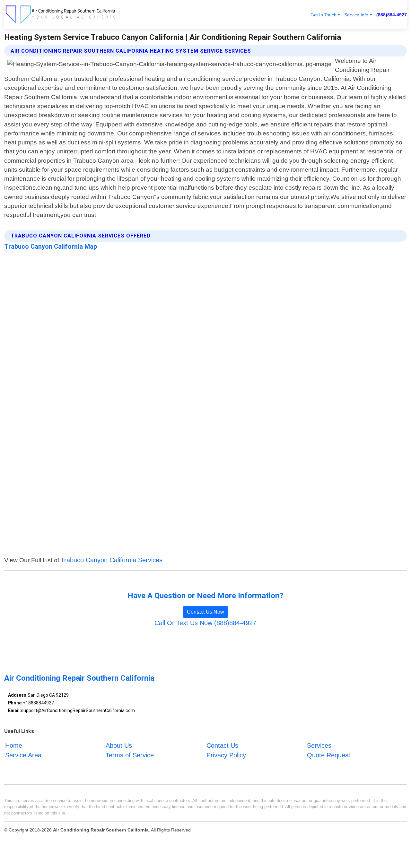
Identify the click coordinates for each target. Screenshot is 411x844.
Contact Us (222, 745)
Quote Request (328, 755)
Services (319, 745)
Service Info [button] (356, 14)
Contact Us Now (205, 612)
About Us (119, 745)
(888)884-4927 (391, 14)
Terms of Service (130, 755)
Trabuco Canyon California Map (50, 246)
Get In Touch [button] (323, 14)
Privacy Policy (226, 755)
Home (13, 745)
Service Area (23, 755)
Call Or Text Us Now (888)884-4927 (205, 622)
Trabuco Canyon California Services (111, 560)
